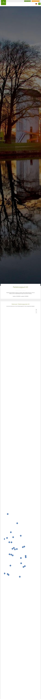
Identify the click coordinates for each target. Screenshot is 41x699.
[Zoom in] (36, 310)
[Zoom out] (36, 311)
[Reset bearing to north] (36, 312)
